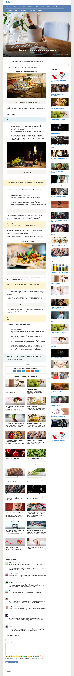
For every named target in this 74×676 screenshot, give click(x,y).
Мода (62, 6)
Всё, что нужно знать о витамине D (59, 416)
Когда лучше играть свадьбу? (58, 368)
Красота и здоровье (45, 6)
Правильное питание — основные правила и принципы (14, 441)
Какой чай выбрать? (32, 406)
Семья (8, 6)
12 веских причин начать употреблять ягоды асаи (12, 494)
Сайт (34, 637)
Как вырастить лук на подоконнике (14, 423)
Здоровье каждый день (11, 547)
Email (20, 637)
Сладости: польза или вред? (34, 440)
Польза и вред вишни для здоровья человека (12, 459)
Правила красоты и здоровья (57, 209)
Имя (6, 637)
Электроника (9, 10)
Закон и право (33, 10)
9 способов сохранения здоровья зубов (14, 512)
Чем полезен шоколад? (11, 476)
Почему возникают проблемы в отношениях (35, 494)
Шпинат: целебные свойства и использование (35, 459)
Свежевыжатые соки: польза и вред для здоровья (35, 388)
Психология (22, 6)
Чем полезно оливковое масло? (35, 423)
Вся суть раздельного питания (58, 245)
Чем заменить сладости (56, 256)
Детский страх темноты (56, 357)
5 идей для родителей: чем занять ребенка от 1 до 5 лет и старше (36, 512)
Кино (57, 6)
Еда (53, 6)
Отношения (14, 6)
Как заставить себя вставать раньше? (35, 548)
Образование (30, 6)
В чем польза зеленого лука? (34, 476)
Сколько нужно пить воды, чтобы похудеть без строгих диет (14, 531)
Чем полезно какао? (10, 388)
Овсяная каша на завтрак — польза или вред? (14, 407)
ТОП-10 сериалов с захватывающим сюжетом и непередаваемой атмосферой (59, 94)
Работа (36, 6)
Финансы (40, 10)
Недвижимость (23, 10)
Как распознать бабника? (57, 380)
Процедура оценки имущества (35, 530)
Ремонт (16, 10)
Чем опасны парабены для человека (59, 272)
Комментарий (8, 642)
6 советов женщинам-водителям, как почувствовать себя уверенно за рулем (59, 146)
